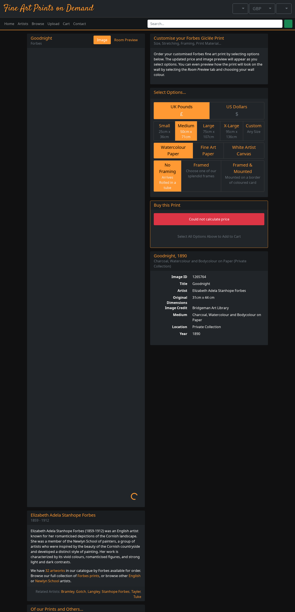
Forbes (36, 43)
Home (9, 23)
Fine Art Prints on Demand (48, 8)
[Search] (288, 24)
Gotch (81, 591)
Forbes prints (88, 575)
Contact (79, 23)
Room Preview (126, 40)
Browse (38, 23)
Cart (66, 23)
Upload (53, 23)
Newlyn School (47, 581)
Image (102, 40)
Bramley (67, 591)
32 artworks (55, 570)
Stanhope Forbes (116, 591)
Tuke (137, 596)
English (135, 575)
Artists (23, 23)
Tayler (135, 591)
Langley (94, 591)
